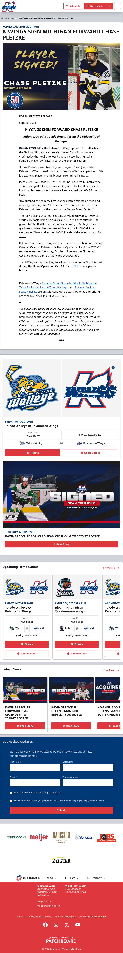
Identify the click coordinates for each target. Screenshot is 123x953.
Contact (20, 916)
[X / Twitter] (67, 925)
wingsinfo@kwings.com (49, 905)
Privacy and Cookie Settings (92, 916)
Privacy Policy (34, 916)
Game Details (92, 452)
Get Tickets (97, 6)
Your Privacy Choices (65, 916)
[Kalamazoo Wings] (9, 6)
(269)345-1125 (44, 901)
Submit (61, 810)
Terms (48, 916)
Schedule (75, 6)
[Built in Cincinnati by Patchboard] (61, 939)
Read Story (63, 544)
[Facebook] (45, 925)
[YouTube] (78, 925)
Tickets (34, 452)
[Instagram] (56, 925)
